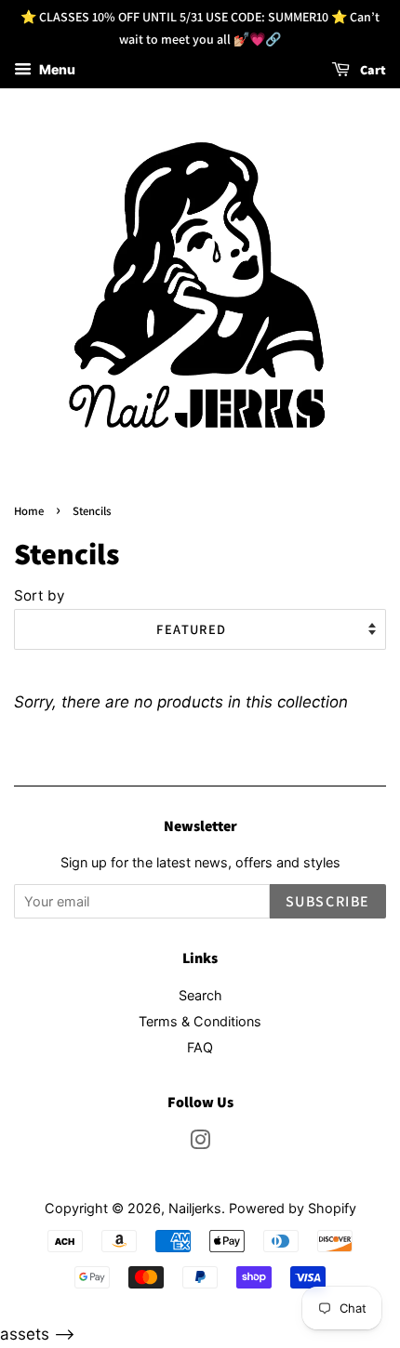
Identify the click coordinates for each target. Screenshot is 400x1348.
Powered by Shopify (292, 1208)
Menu (55, 69)
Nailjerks (194, 1208)
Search (200, 995)
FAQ (200, 1047)
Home (29, 511)
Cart (371, 69)
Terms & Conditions (200, 1021)
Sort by (39, 595)
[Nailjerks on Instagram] (200, 1143)
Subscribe (328, 901)
